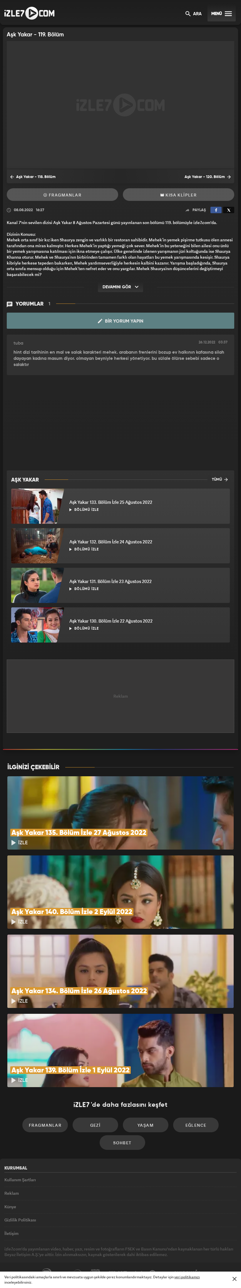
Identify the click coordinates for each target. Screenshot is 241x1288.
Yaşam (146, 1125)
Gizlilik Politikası (20, 1220)
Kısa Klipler (180, 195)
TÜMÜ (217, 480)
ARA (197, 14)
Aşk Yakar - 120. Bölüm (205, 177)
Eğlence (196, 1125)
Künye (10, 1206)
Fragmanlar (64, 195)
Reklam (11, 1193)
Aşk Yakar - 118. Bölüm (35, 177)
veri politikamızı (187, 1277)
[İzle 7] (29, 13)
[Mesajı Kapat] (234, 1278)
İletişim (11, 1233)
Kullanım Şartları (20, 1179)
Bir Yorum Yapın (123, 321)
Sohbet (122, 1142)
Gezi (95, 1125)
